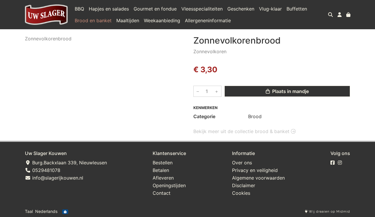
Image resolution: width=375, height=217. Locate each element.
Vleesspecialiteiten (202, 9)
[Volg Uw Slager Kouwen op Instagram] (340, 163)
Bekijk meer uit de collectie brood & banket (242, 131)
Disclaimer (243, 185)
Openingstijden (169, 185)
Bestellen (163, 163)
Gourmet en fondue (155, 9)
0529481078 (45, 170)
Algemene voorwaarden (258, 178)
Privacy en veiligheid (255, 170)
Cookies (241, 193)
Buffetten (297, 9)
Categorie (204, 116)
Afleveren (163, 178)
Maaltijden (127, 20)
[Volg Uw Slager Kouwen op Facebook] (332, 163)
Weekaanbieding (162, 20)
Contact (162, 193)
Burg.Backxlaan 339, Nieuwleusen (69, 163)
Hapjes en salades (109, 9)
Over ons (242, 163)
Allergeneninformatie (208, 20)
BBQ (79, 9)
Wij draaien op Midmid (329, 211)
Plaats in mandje (290, 91)
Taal (29, 211)
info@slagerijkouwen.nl (57, 178)
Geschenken (240, 9)
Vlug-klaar (270, 9)
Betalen (161, 170)
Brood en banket (93, 20)
